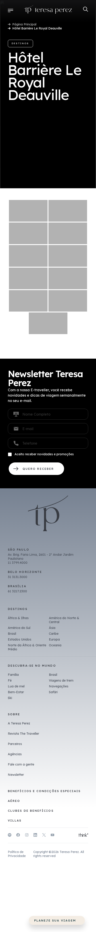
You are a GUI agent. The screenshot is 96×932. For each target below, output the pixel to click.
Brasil (12, 634)
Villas (14, 820)
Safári (53, 692)
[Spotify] (9, 836)
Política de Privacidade (17, 854)
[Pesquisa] (85, 9)
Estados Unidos (19, 639)
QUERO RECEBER (36, 468)
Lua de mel (16, 686)
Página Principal (24, 24)
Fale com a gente (21, 764)
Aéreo (14, 801)
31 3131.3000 (17, 577)
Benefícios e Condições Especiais (44, 791)
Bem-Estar (16, 692)
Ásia (52, 628)
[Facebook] (18, 836)
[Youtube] (52, 836)
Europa (54, 639)
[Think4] (83, 835)
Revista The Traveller (23, 734)
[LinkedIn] (35, 836)
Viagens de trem (61, 680)
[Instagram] (27, 836)
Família (13, 675)
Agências (15, 754)
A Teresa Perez (19, 723)
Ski (10, 698)
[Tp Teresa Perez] (48, 10)
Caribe (53, 634)
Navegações (58, 686)
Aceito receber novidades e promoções (44, 454)
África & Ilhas (18, 618)
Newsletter (16, 775)
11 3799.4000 (17, 563)
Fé (10, 680)
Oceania (55, 645)
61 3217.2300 (17, 591)
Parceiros (15, 744)
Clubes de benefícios (31, 810)
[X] (44, 836)
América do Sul (19, 628)
